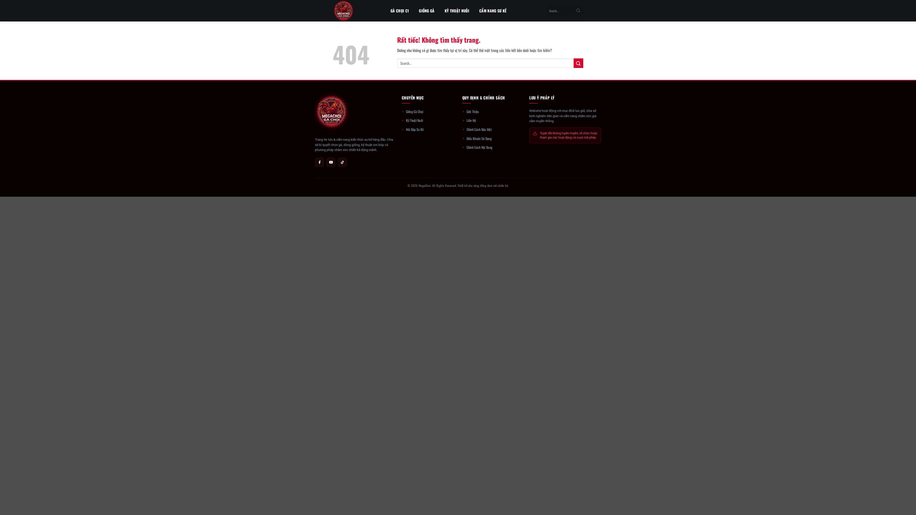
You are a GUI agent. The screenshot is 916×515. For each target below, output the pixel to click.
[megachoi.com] (356, 10)
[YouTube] (330, 162)
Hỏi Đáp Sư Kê (415, 129)
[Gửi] (578, 11)
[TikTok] (342, 162)
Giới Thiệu (473, 111)
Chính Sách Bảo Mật (479, 129)
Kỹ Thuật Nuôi (457, 11)
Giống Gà (427, 11)
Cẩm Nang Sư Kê (492, 11)
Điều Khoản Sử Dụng (479, 138)
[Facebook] (319, 162)
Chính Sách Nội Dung (480, 147)
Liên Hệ (471, 120)
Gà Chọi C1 (399, 11)
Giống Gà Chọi (414, 111)
